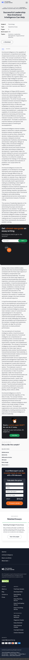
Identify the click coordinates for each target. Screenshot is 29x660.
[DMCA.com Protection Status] (5, 582)
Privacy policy (23, 242)
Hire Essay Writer (18, 591)
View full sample (14, 536)
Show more (5, 560)
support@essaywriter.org (8, 640)
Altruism (4, 460)
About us (4, 589)
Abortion (4, 552)
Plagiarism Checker (19, 620)
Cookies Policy (21, 654)
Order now (14, 503)
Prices (3, 597)
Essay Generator (18, 622)
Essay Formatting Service (18, 608)
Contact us (5, 594)
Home (5, 7)
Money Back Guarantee (15, 655)
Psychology (10, 7)
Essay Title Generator (16, 616)
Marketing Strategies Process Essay (13, 525)
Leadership (17, 34)
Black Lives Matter (6, 558)
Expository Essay (13, 27)
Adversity (4, 455)
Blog (3, 591)
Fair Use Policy (5, 654)
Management (12, 35)
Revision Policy (5, 655)
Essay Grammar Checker (18, 626)
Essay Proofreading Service (19, 604)
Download (8, 42)
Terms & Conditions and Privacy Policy (10, 652)
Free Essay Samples (19, 589)
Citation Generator (19, 632)
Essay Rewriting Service (18, 599)
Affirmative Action (7, 457)
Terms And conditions (16, 242)
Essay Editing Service (17, 595)
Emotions (16, 7)
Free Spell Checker (19, 630)
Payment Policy (13, 654)
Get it (22, 240)
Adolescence (5, 452)
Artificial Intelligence (7, 555)
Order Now (14, 435)
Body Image (5, 462)
